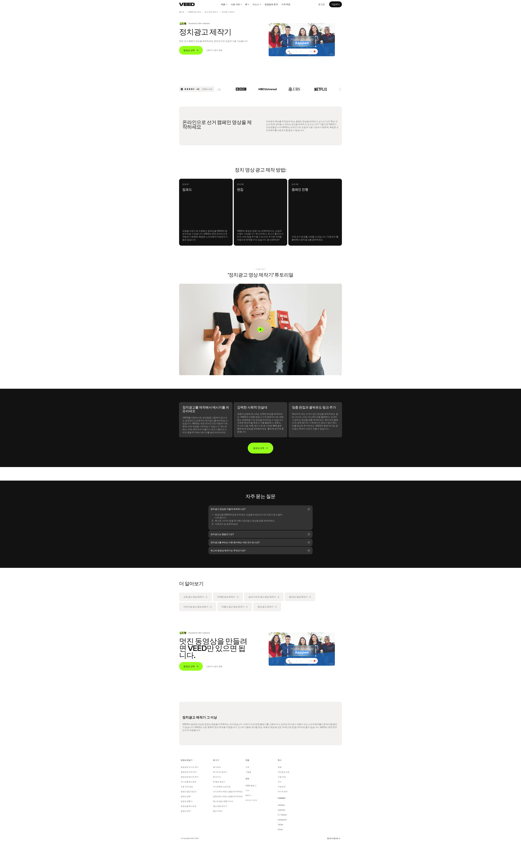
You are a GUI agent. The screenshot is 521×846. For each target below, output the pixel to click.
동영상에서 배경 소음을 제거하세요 (228, 796)
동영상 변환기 (187, 801)
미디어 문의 (283, 791)
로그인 (321, 4)
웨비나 (248, 795)
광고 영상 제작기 (211, 12)
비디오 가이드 (251, 800)
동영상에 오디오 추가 (190, 767)
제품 (223, 4)
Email (280, 829)
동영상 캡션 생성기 (189, 791)
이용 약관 (282, 777)
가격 (247, 767)
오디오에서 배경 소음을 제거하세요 (228, 791)
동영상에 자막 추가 (189, 772)
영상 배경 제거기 (220, 806)
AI (246, 4)
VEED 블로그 (250, 785)
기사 (247, 790)
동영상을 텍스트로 (188, 806)
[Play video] (260, 329)
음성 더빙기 (218, 811)
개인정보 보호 (284, 772)
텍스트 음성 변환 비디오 (223, 801)
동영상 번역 (186, 811)
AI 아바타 (217, 767)
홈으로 (181, 12)
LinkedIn (281, 810)
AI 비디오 (217, 777)
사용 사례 (235, 4)
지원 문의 (282, 786)
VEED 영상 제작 (194, 12)
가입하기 (335, 4)
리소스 (256, 4)
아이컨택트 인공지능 (222, 786)
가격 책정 (285, 4)
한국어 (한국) (332, 838)
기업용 (248, 772)
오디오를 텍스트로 (188, 782)
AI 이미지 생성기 (220, 772)
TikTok (280, 824)
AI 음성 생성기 (219, 782)
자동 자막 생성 (187, 786)
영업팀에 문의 (271, 4)
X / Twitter (282, 815)
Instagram (282, 819)
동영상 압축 (186, 796)
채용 (280, 767)
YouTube (281, 805)
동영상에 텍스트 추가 (190, 777)
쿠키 (280, 782)
